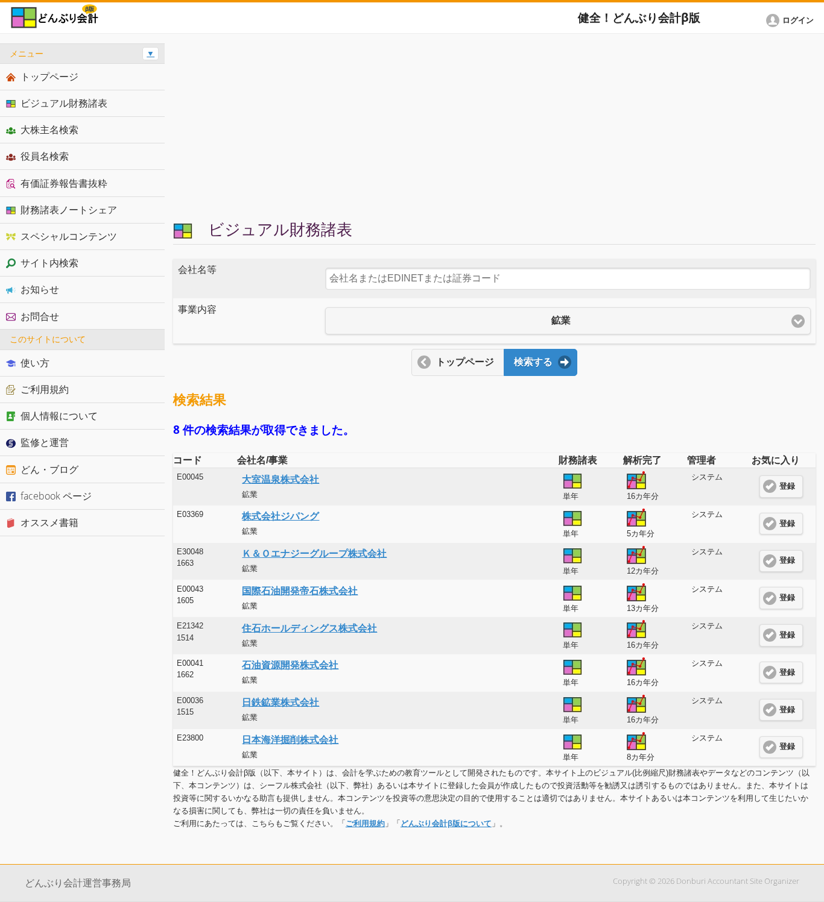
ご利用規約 (365, 823)
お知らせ (40, 289)
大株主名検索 (49, 129)
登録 (787, 486)
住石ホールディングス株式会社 (309, 628)
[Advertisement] (494, 127)
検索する (533, 362)
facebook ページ (56, 496)
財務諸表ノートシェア (69, 209)
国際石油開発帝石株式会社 (300, 591)
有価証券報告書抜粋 (64, 183)
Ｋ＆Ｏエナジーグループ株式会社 (314, 553)
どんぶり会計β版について (446, 823)
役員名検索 (45, 156)
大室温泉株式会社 (280, 479)
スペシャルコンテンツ (69, 236)
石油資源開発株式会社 (290, 665)
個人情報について (59, 415)
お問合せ (40, 316)
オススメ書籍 (49, 522)
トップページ (465, 362)
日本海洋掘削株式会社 (290, 739)
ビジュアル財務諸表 (64, 103)
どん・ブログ (49, 469)
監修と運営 (45, 442)
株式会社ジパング (280, 516)
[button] (792, 20)
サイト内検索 (49, 262)
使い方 (35, 362)
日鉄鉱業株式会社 (280, 702)
